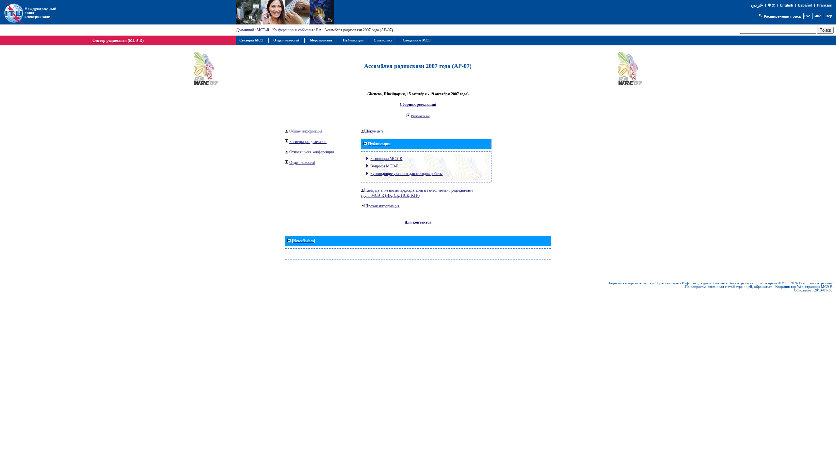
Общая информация (305, 131)
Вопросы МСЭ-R (384, 166)
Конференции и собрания (292, 30)
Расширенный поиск (782, 16)
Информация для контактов (703, 283)
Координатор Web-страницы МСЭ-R (803, 287)
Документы (374, 131)
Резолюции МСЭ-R (386, 158)
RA (318, 30)
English (786, 5)
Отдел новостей (302, 162)
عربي (757, 5)
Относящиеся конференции (311, 152)
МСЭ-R (263, 30)
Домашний (245, 30)
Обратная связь (667, 283)
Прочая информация (382, 206)
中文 (771, 5)
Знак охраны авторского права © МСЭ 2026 (763, 283)
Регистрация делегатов (308, 141)
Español (805, 5)
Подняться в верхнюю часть (629, 283)
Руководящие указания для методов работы (406, 173)
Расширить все (420, 116)
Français (824, 5)
